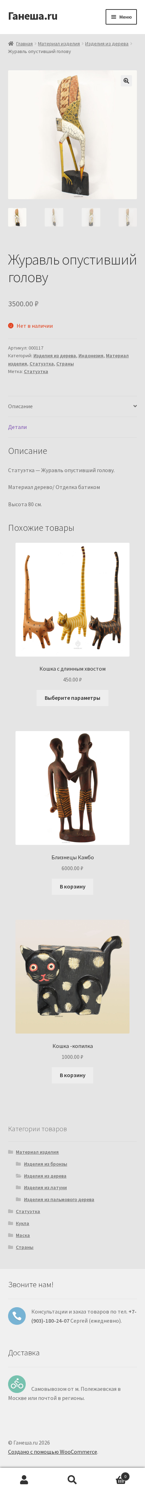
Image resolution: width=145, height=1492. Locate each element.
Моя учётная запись (24, 1480)
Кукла (22, 1223)
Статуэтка (42, 363)
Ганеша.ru (32, 16)
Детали (17, 426)
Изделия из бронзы (45, 1164)
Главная (24, 43)
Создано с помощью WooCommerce (52, 1451)
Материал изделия (59, 43)
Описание (20, 406)
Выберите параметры (72, 697)
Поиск (72, 1480)
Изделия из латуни (45, 1187)
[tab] (72, 406)
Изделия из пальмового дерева (59, 1199)
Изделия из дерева (106, 43)
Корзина (112, 1474)
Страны (65, 363)
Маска (23, 1235)
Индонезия (90, 355)
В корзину (73, 886)
